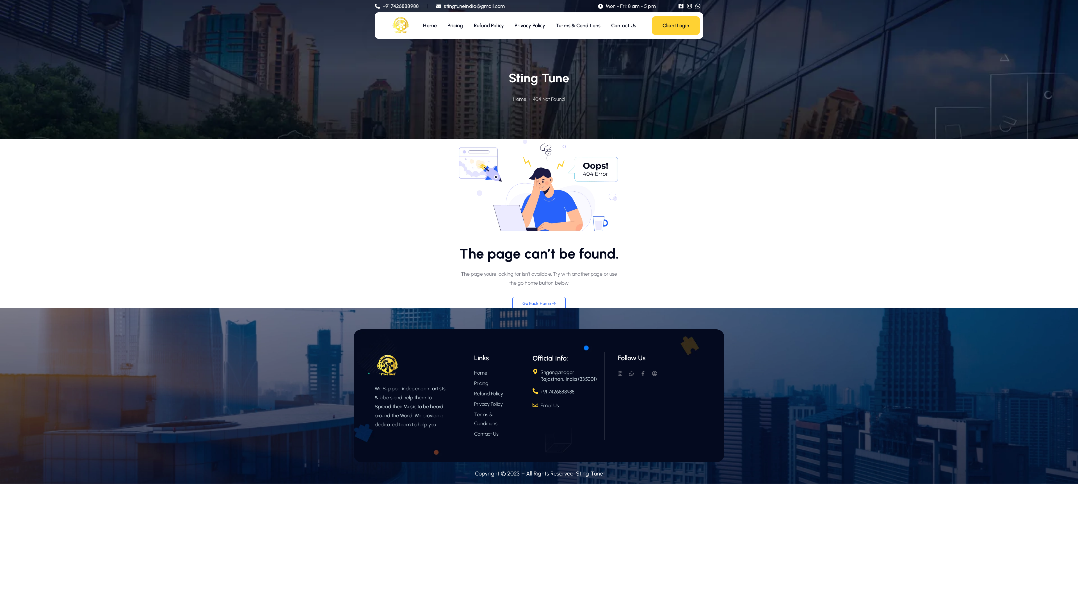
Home (430, 25)
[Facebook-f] (643, 373)
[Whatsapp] (698, 6)
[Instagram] (689, 6)
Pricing (455, 25)
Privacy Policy (530, 25)
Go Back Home (537, 303)
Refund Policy (489, 25)
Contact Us (623, 25)
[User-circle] (655, 373)
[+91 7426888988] (535, 391)
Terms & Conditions (578, 25)
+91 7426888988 (557, 392)
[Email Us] (535, 405)
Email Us (549, 405)
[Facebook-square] (681, 6)
